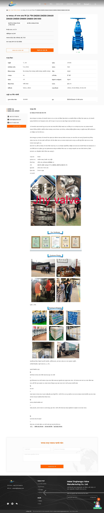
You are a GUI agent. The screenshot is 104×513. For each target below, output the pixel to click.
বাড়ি (40, 4)
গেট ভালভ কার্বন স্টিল (48, 426)
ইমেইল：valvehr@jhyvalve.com (16, 488)
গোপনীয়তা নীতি (28, 511)
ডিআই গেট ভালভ (17, 10)
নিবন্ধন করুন (93, 497)
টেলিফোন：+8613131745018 (16, 485)
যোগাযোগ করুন (70, 4)
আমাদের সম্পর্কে (59, 4)
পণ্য (45, 4)
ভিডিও (51, 4)
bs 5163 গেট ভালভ (58, 426)
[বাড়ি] (12, 4)
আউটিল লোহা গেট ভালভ (39, 426)
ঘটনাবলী (78, 4)
